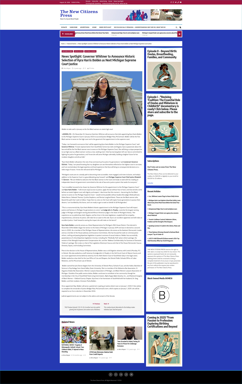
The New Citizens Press (79, 13)
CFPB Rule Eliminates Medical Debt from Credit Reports (101, 353)
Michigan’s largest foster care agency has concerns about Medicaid (140, 33)
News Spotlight (118, 1)
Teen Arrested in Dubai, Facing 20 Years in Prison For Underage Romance (128, 343)
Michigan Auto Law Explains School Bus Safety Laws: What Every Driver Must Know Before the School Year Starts (164, 202)
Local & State (79, 51)
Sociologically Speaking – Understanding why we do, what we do (106, 3)
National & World (90, 51)
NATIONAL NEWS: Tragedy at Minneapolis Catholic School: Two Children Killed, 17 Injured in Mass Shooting (73, 348)
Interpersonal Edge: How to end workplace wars (104, 33)
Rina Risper (67, 68)
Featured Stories (67, 51)
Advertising (103, 1)
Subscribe (95, 1)
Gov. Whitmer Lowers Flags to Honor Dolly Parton (176, 33)
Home (110, 1)
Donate (88, 1)
